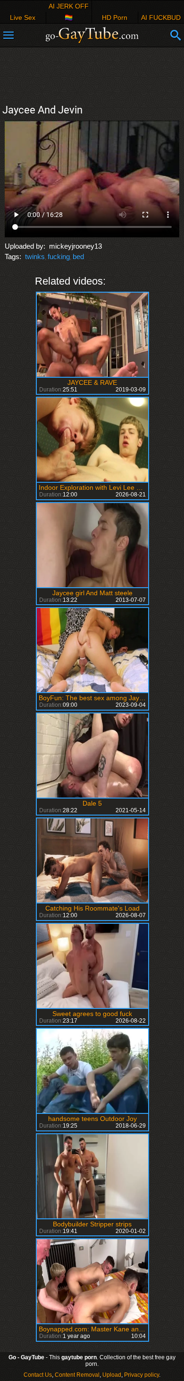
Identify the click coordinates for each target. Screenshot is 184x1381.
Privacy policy (141, 1375)
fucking (59, 256)
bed (78, 256)
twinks (35, 256)
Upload (111, 1375)
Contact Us (38, 1375)
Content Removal (77, 1375)
